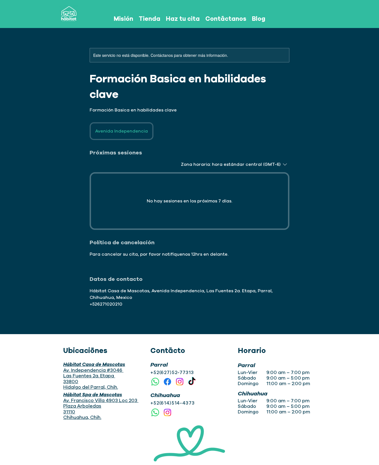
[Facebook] (167, 382)
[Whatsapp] (155, 382)
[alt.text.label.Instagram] (180, 382)
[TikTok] (192, 382)
